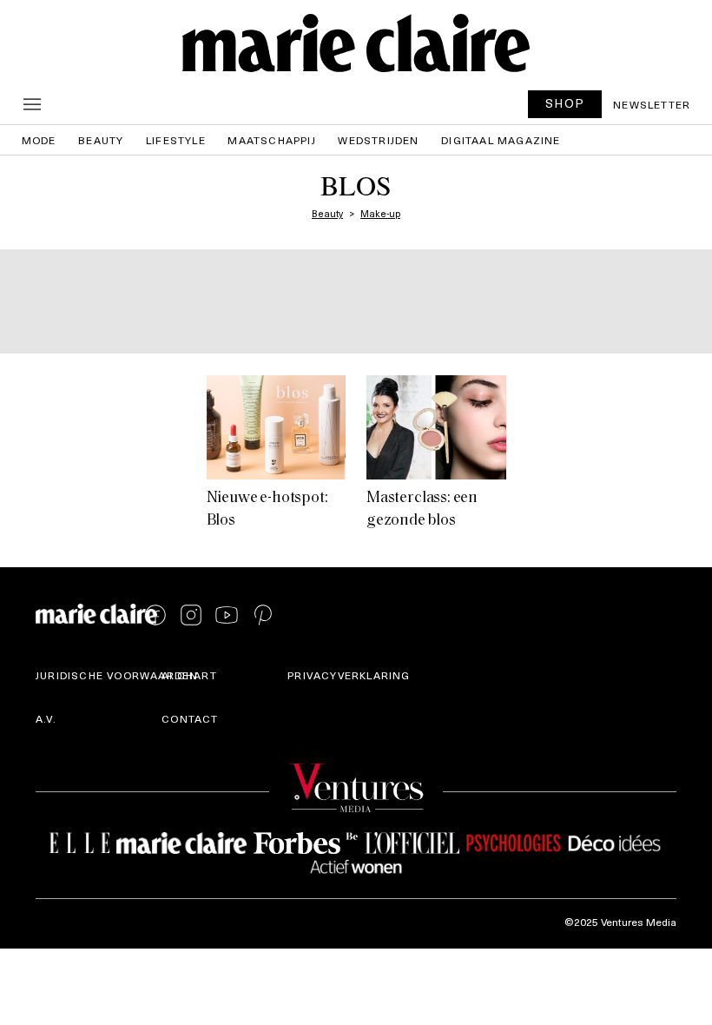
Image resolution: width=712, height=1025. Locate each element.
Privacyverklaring (348, 675)
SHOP (565, 103)
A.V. (46, 718)
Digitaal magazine (500, 140)
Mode (39, 140)
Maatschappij (271, 140)
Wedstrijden (378, 140)
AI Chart (189, 675)
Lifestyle (176, 140)
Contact (190, 718)
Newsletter (651, 104)
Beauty (100, 140)
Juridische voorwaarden (117, 675)
